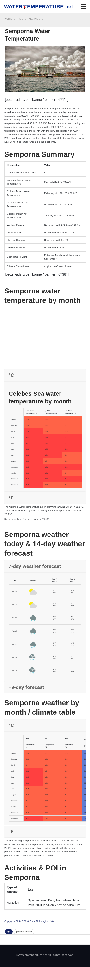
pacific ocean (24, 931)
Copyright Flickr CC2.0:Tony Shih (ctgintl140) (29, 921)
